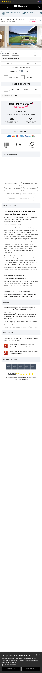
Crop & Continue (21, 84)
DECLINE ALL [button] (30, 669)
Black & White (13, 77)
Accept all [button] (11, 669)
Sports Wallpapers (30, 184)
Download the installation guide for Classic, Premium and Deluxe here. (22, 346)
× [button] (39, 654)
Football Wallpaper (13, 189)
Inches (27, 71)
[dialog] (21, 662)
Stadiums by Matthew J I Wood (21, 199)
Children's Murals (12, 184)
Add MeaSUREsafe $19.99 (19, 90)
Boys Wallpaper (30, 189)
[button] (21, 665)
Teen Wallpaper (13, 194)
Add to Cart (21, 131)
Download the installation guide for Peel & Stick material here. (24, 352)
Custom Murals (29, 194)
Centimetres (13, 71)
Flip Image (29, 77)
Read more (13, 662)
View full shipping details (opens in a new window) (21, 322)
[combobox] (37, 655)
